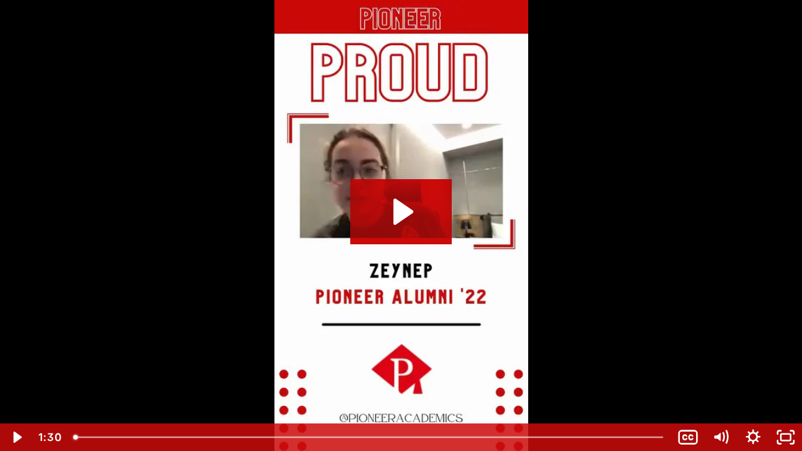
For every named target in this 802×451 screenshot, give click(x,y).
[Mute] (720, 437)
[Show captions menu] (688, 437)
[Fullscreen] (785, 437)
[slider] (369, 437)
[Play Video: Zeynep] (401, 211)
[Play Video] (16, 437)
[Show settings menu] (753, 437)
